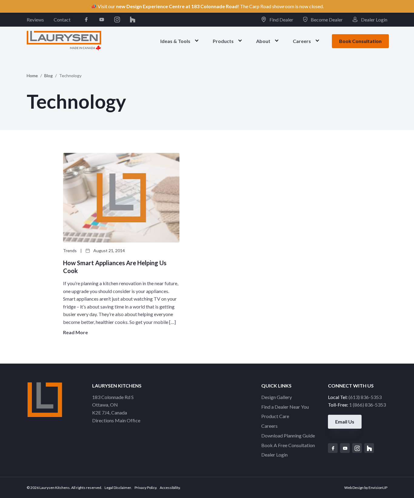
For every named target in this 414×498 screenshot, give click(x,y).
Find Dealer (281, 19)
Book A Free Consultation (288, 445)
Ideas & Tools (175, 41)
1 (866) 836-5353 (367, 404)
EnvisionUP (378, 487)
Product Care (275, 416)
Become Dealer (326, 19)
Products (223, 41)
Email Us (344, 421)
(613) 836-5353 (365, 397)
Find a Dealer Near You (285, 407)
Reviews (35, 19)
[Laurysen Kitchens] (64, 41)
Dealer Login (373, 19)
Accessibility (170, 487)
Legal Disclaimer (118, 487)
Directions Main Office (116, 420)
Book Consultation (360, 41)
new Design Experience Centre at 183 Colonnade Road (177, 6)
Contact (62, 19)
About (263, 41)
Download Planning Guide (288, 435)
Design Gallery (276, 397)
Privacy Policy (145, 487)
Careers (302, 41)
